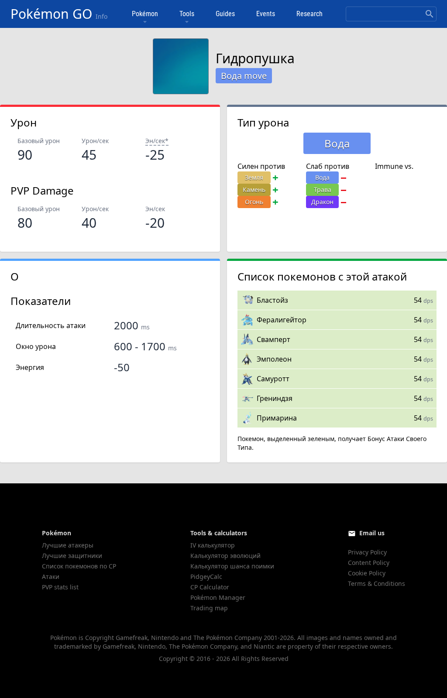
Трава (322, 189)
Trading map (209, 608)
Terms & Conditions (376, 583)
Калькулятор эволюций (225, 555)
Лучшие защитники (72, 555)
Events (265, 14)
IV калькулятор (212, 545)
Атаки (50, 576)
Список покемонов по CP (79, 566)
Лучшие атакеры (67, 545)
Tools (186, 14)
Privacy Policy (367, 552)
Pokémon (145, 14)
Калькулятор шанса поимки (232, 566)
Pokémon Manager (217, 597)
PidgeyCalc (206, 576)
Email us (372, 533)
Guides (225, 14)
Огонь (254, 202)
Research (309, 14)
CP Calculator (209, 587)
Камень (254, 189)
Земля (254, 177)
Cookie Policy (366, 573)
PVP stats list (60, 587)
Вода (322, 177)
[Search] (430, 14)
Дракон (322, 202)
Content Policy (368, 562)
